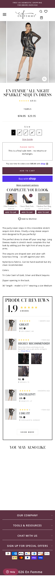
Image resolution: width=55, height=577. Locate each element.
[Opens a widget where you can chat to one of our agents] (10, 572)
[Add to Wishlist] (5, 456)
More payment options (27, 185)
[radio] (13, 132)
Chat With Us (27, 535)
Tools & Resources (27, 525)
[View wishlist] (46, 11)
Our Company (27, 515)
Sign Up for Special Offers (27, 545)
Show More (25, 351)
